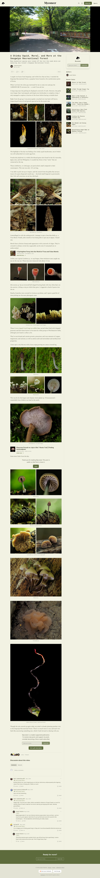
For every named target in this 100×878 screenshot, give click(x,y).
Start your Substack (46, 871)
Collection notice (60, 867)
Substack (43, 875)
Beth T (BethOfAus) (18, 778)
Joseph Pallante (18, 65)
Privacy (49, 867)
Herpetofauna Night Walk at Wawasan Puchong (80, 130)
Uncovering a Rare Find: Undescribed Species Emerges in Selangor (79, 110)
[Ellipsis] (61, 778)
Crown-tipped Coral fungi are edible (25, 328)
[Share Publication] (82, 3)
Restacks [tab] (20, 765)
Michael (15, 824)
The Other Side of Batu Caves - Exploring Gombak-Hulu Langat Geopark (80, 103)
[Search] (78, 3)
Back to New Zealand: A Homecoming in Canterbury (80, 96)
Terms (53, 867)
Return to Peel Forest (79, 82)
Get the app (57, 871)
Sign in (95, 3)
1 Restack (27, 754)
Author (17, 813)
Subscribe (88, 3)
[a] (68, 84)
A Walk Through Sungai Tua (80, 89)
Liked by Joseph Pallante (20, 780)
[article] (78, 84)
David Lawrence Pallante (20, 789)
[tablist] (16, 765)
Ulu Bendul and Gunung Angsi (79, 123)
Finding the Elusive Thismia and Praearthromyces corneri (79, 116)
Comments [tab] (13, 765)
